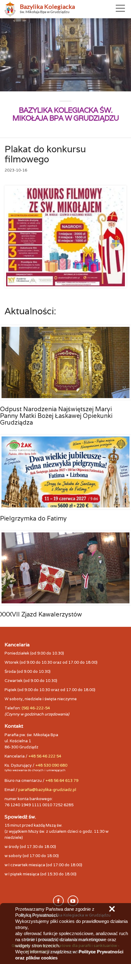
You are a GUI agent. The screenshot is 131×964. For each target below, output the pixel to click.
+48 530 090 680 (51, 765)
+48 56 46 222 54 (44, 756)
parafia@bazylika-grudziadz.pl (47, 789)
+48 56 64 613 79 (61, 780)
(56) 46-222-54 (36, 708)
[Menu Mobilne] (120, 9)
